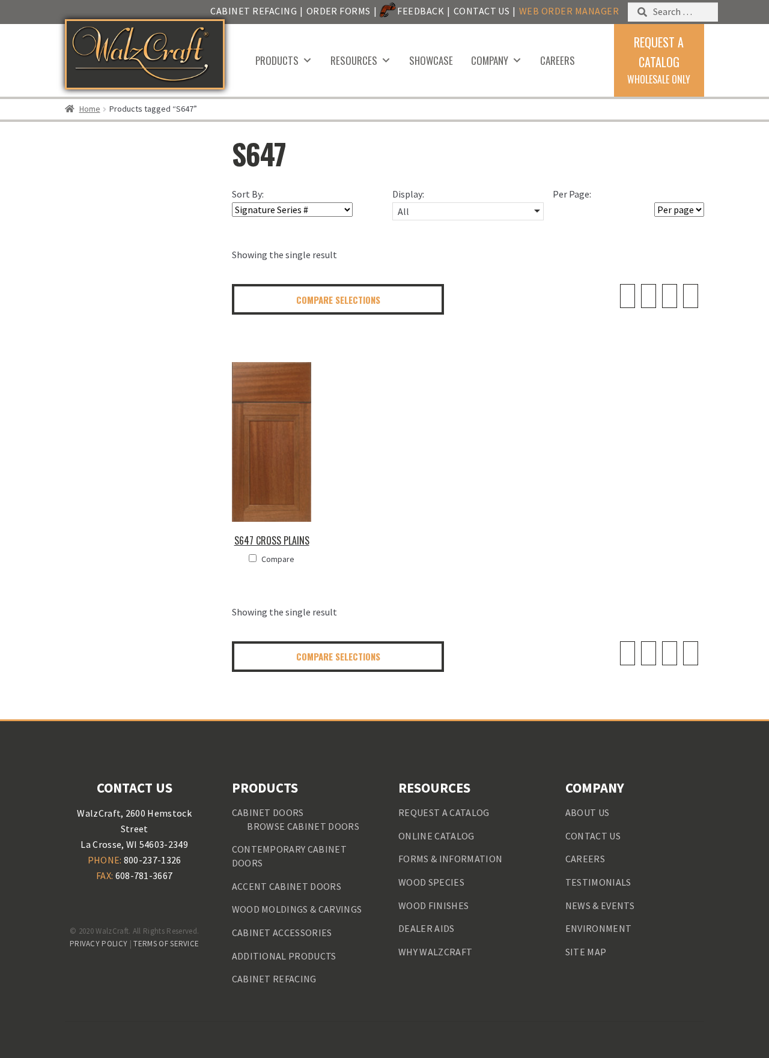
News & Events (599, 905)
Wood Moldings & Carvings (297, 909)
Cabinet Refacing (253, 11)
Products (277, 60)
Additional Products (284, 956)
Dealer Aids (426, 928)
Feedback (420, 11)
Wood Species (431, 882)
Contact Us (482, 11)
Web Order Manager (569, 11)
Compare (277, 559)
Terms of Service (166, 944)
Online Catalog (436, 836)
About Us (587, 812)
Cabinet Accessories (282, 933)
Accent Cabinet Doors (286, 886)
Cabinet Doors (268, 812)
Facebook (87, 904)
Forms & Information (450, 859)
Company (489, 60)
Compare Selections (338, 299)
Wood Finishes (433, 905)
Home (89, 108)
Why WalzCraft (435, 952)
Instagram (181, 904)
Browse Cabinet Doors (303, 826)
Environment (598, 928)
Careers (557, 60)
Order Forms (338, 11)
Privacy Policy (98, 944)
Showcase (431, 60)
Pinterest (134, 904)
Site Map (586, 952)
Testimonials (598, 882)
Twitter (110, 904)
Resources (353, 60)
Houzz (158, 904)
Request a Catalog (443, 812)
